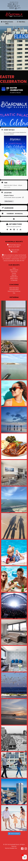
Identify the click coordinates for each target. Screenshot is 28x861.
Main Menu (22, 22)
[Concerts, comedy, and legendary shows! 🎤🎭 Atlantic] (14, 605)
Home (14, 268)
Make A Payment (14, 270)
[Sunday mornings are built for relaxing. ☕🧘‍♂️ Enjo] (14, 313)
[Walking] (17, 229)
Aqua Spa (14, 275)
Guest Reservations (14, 289)
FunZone (14, 273)
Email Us (15, 252)
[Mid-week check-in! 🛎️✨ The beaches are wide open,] (14, 420)
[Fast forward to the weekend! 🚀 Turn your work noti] (14, 552)
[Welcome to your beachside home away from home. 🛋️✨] (14, 659)
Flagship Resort (14, 277)
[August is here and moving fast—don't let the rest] (14, 632)
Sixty (14, 293)
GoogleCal (19, 213)
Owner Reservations (14, 288)
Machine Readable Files (11, 848)
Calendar (10, 213)
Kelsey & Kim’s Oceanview (14, 291)
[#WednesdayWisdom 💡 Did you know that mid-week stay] (14, 765)
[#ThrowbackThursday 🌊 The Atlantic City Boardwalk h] (14, 738)
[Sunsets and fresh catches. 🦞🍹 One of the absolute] (14, 791)
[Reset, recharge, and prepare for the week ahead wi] (14, 499)
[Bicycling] (20, 229)
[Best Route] (7, 229)
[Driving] (10, 229)
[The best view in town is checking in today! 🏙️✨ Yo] (14, 712)
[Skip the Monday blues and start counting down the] (14, 473)
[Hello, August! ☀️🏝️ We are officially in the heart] (14, 685)
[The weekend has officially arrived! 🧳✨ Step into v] (14, 366)
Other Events (8, 201)
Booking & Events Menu (8, 22)
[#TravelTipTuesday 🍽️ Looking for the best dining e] (14, 446)
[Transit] (14, 229)
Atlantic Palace (14, 278)
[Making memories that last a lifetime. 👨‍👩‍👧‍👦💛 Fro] (14, 818)
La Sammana (14, 280)
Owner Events (14, 271)
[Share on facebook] (13, 218)
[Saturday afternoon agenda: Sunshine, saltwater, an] (14, 526)
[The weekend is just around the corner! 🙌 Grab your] (14, 393)
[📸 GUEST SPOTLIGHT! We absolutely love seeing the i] (14, 579)
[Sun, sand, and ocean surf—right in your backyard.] (14, 340)
